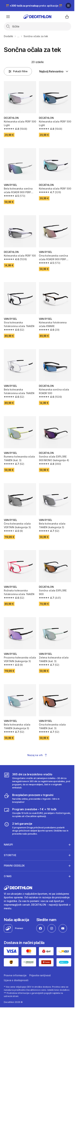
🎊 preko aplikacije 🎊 (34, 5)
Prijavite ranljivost (40, 973)
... (18, 36)
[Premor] (68, 5)
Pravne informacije (15, 973)
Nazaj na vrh (35, 755)
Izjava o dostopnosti (16, 978)
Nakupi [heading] (8, 843)
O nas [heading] (8, 874)
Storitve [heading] (10, 853)
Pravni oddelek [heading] (14, 864)
